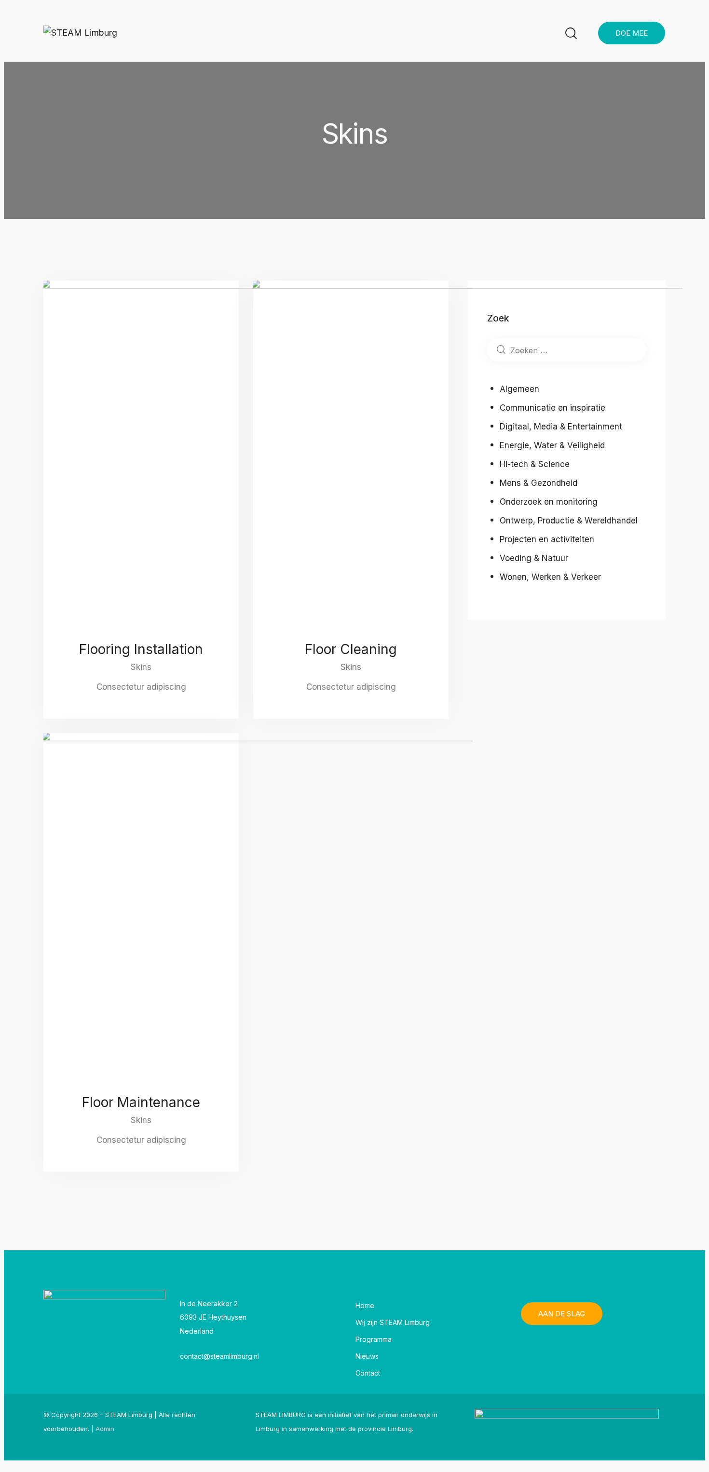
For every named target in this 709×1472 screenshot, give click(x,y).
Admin (104, 1428)
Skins (141, 667)
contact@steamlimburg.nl (219, 1356)
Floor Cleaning (351, 649)
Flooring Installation (141, 649)
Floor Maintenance (141, 1102)
